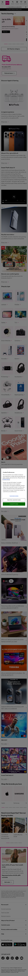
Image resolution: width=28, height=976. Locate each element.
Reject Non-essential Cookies (14, 499)
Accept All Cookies (14, 504)
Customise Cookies (14, 495)
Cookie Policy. (6, 479)
